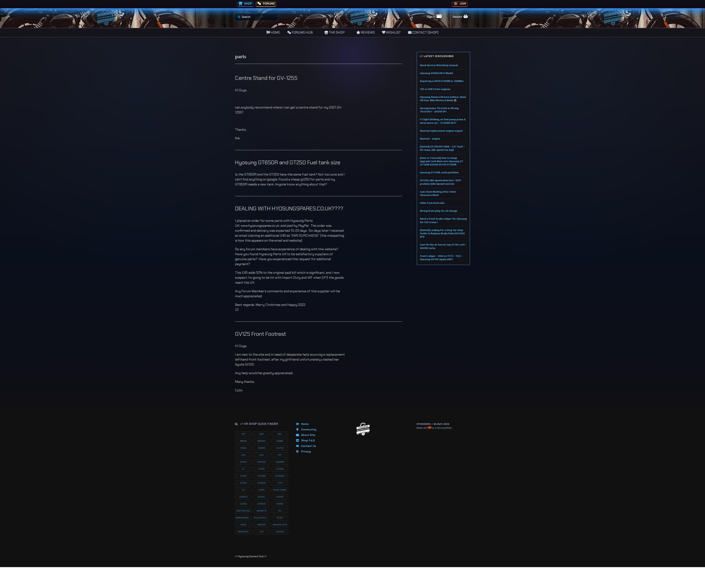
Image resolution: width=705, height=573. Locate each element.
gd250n (261, 462)
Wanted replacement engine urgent (441, 130)
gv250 (243, 503)
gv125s (279, 497)
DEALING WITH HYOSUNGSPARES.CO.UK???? (289, 208)
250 (261, 434)
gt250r (262, 476)
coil (261, 455)
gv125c (261, 497)
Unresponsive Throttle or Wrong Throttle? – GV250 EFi (439, 110)
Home (304, 424)
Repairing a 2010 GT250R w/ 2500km (442, 81)
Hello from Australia (432, 203)
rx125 (243, 524)
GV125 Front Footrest (260, 333)
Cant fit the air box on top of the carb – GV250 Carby (443, 246)
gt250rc (280, 476)
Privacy (306, 451)
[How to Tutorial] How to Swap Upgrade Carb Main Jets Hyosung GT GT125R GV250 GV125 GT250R (441, 161)
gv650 (279, 503)
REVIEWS (367, 32)
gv (243, 490)
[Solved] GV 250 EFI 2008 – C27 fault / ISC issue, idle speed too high (442, 148)
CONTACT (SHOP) (424, 32)
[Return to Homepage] (363, 429)
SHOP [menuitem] (247, 4)
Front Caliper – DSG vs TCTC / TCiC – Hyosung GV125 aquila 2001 (441, 258)
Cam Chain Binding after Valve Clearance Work (438, 193)
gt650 (243, 483)
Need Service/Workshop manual (439, 65)
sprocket (243, 531)
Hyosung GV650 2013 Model (436, 73)
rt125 (280, 517)
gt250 (243, 476)
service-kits (280, 524)
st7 (261, 531)
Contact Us (308, 446)
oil (279, 510)
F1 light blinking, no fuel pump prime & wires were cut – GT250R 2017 (443, 121)
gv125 (262, 490)
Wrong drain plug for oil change (438, 210)
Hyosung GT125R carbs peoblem (439, 172)
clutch (280, 448)
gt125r (279, 469)
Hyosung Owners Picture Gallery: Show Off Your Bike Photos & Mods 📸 (443, 99)
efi (279, 455)
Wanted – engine (430, 138)
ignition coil (243, 510)
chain (243, 448)
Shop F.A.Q (308, 440)
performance (243, 517)
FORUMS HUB (302, 32)
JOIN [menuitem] (462, 4)
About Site (308, 435)
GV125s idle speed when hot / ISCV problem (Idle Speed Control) (440, 182)
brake (243, 441)
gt (243, 469)
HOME (275, 32)
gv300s (261, 503)
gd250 (243, 462)
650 (280, 434)
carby (279, 441)
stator (280, 531)
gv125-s (243, 497)
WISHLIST (393, 32)
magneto (262, 510)
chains (261, 448)
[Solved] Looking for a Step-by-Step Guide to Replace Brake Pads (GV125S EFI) (442, 233)
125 (243, 434)
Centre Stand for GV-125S (266, 78)
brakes (262, 441)
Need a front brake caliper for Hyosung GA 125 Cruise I (443, 220)
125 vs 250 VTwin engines (435, 89)
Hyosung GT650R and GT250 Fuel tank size (287, 162)
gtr (280, 483)
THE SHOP (336, 32)
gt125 (262, 469)
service (261, 524)
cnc (243, 455)
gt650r (261, 483)
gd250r (280, 462)
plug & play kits (262, 517)
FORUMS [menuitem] (268, 4)
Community (308, 429)
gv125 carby (279, 490)
